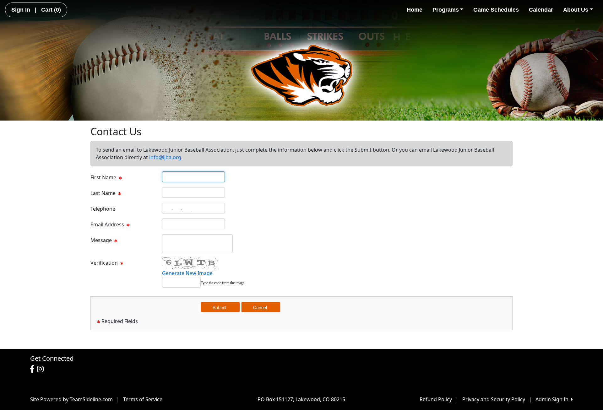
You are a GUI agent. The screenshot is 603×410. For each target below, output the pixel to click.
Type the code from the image (222, 283)
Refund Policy (436, 399)
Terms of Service (142, 399)
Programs (445, 10)
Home (414, 10)
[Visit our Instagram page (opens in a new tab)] (42, 369)
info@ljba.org (165, 157)
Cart (51, 10)
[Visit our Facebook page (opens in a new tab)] (33, 369)
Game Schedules (496, 10)
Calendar (541, 10)
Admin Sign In (553, 399)
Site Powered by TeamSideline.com (71, 399)
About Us (575, 10)
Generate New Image (187, 273)
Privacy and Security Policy (493, 399)
